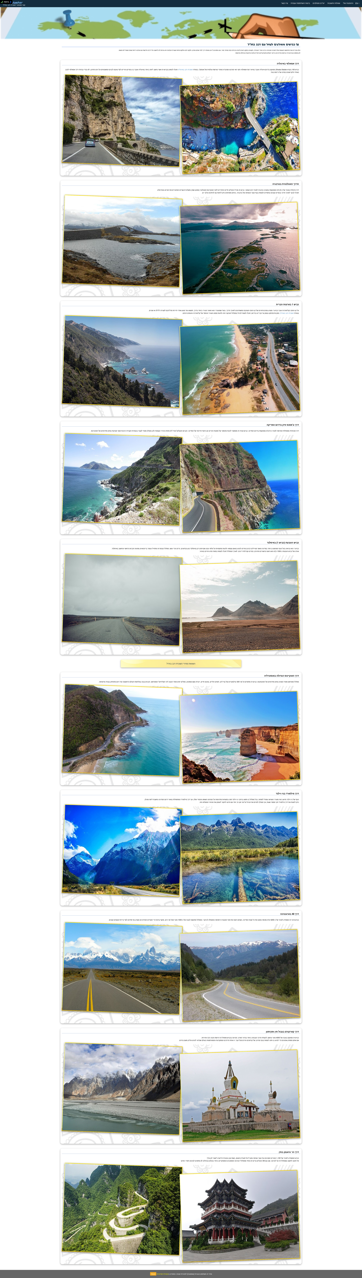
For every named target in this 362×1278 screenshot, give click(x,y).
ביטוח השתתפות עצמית (300, 3)
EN (356, 3)
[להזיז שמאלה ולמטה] (1, 2)
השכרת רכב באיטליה (185, 69)
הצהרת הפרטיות (162, 1274)
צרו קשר (284, 3)
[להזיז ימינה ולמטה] (2, 2)
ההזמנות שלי (348, 3)
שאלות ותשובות (333, 3)
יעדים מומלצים (319, 3)
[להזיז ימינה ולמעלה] (2, 1)
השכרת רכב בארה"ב (287, 313)
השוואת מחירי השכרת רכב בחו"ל (181, 663)
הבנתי (153, 1274)
